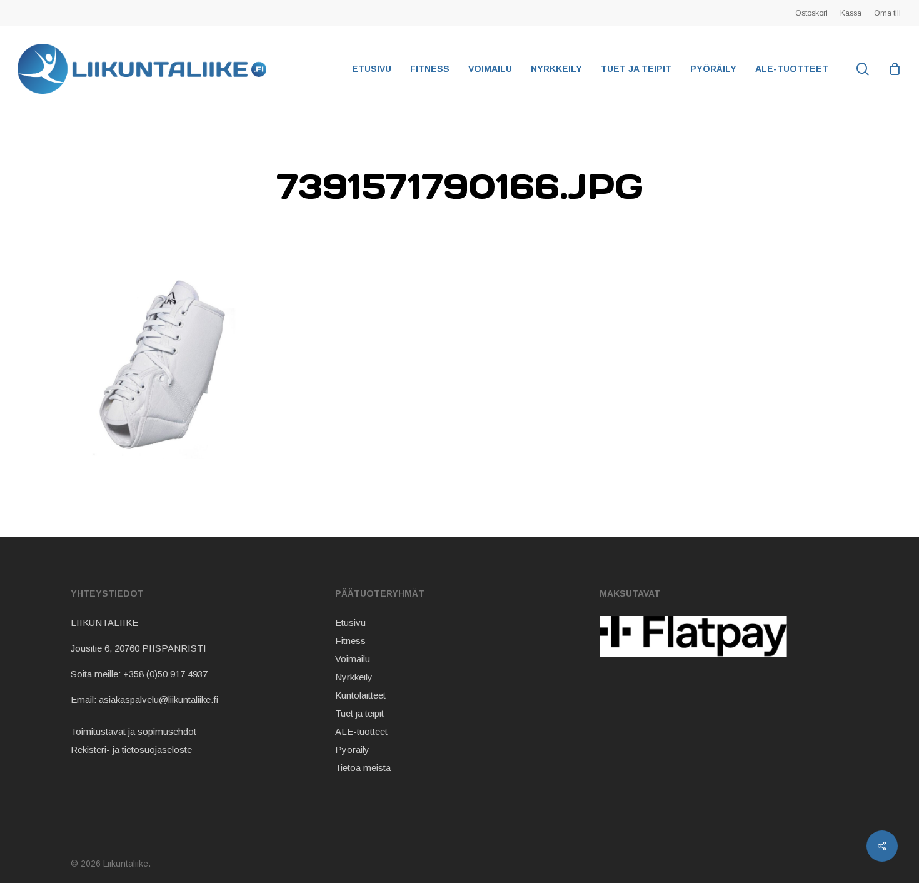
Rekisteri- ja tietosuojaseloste (131, 749)
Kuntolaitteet (360, 695)
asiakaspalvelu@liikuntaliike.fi (158, 699)
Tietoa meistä (363, 767)
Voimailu (352, 658)
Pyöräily (352, 749)
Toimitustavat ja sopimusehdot (133, 731)
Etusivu (350, 622)
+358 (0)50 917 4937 (165, 674)
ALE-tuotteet (361, 731)
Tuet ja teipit (359, 713)
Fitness (350, 640)
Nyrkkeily (354, 677)
